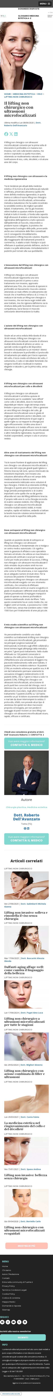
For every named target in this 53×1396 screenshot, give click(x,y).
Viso (39, 94)
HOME (7, 94)
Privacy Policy (8, 1286)
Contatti (6, 1278)
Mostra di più (26, 1245)
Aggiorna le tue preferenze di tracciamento (26, 1383)
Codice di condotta (11, 1298)
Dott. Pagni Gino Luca (32, 1012)
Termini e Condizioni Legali (14, 1290)
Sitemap (6, 1310)
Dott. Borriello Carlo (31, 1221)
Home (5, 1266)
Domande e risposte (28, 9)
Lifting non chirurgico (18, 97)
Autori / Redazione (10, 1274)
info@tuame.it (34, 1379)
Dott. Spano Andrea (31, 1169)
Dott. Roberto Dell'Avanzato (22, 124)
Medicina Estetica (24, 94)
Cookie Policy (8, 1294)
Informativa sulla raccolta (11, 1394)
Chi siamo (6, 1270)
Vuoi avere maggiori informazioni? (26, 743)
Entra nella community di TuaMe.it (17, 1282)
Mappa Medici (8, 1302)
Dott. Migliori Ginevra (31, 1064)
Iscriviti (23, 1337)
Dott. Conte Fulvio (30, 1117)
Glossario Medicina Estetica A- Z (28, 17)
